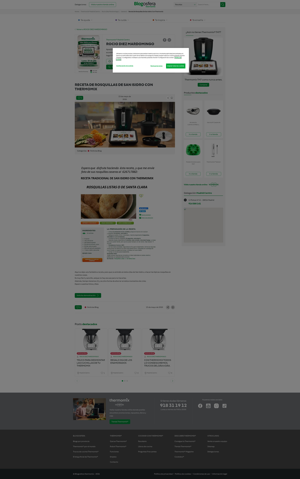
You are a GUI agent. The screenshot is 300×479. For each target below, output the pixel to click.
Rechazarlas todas (157, 66)
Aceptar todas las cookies (175, 66)
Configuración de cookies (124, 66)
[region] (151, 60)
